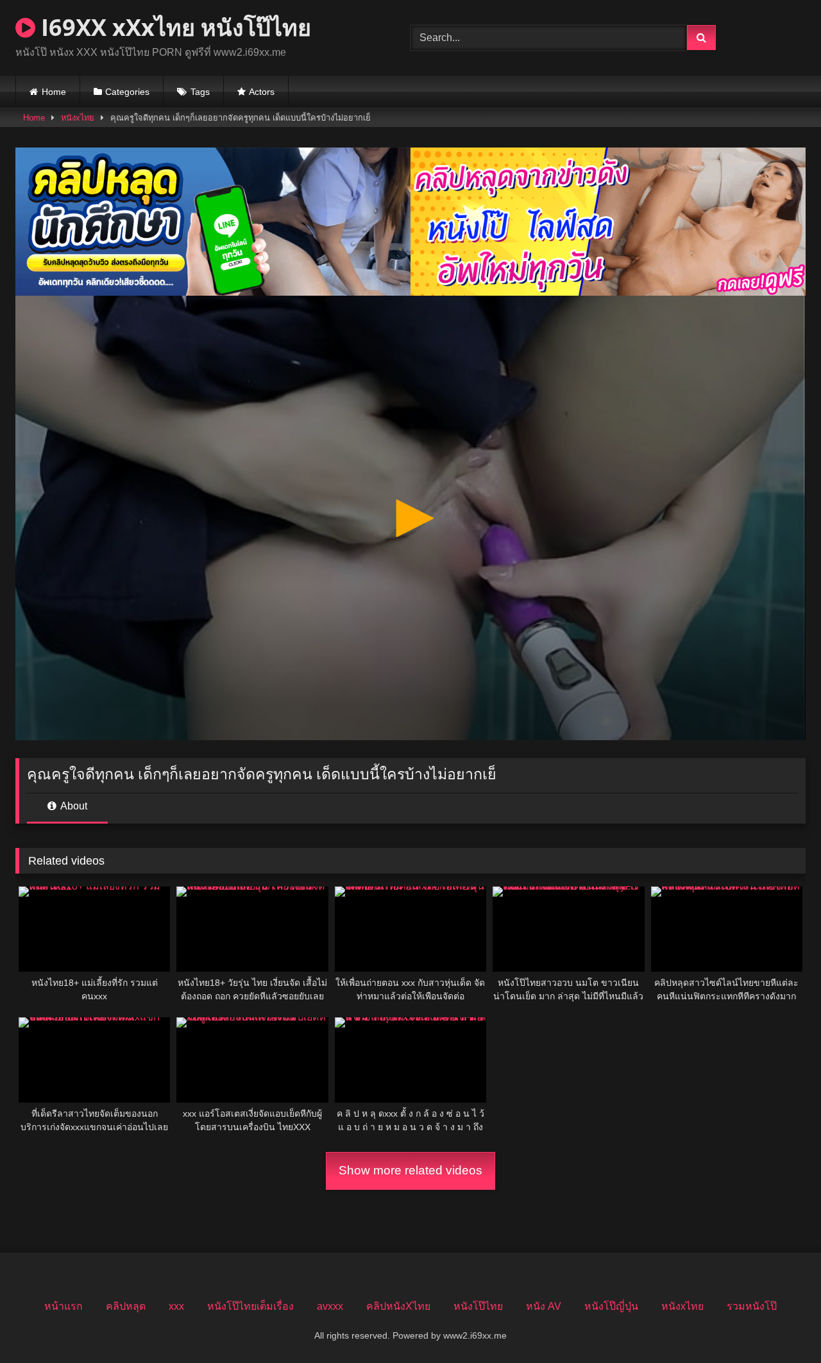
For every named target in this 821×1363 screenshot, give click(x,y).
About (72, 805)
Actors (262, 92)
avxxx (330, 1306)
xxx (176, 1306)
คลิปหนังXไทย (398, 1306)
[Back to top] (781, 1324)
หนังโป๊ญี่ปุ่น (611, 1306)
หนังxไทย (77, 118)
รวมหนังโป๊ (752, 1306)
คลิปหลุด (126, 1306)
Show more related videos (410, 1170)
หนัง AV (543, 1306)
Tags (200, 92)
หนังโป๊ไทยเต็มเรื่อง (250, 1306)
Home (54, 92)
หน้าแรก (63, 1306)
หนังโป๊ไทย (478, 1306)
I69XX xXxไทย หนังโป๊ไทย (173, 27)
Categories (127, 92)
